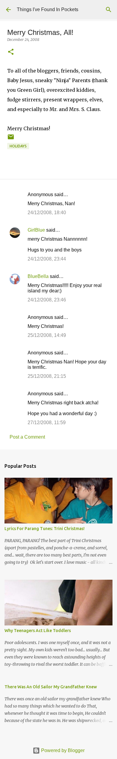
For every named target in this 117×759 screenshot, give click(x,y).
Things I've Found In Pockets (47, 9)
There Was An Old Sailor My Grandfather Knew (50, 686)
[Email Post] (10, 139)
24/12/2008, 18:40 (47, 212)
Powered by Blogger (62, 750)
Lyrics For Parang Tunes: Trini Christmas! (44, 528)
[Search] (108, 9)
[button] (10, 52)
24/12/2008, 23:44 (47, 258)
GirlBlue (36, 230)
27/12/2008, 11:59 (47, 422)
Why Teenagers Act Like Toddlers (37, 630)
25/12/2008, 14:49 (47, 335)
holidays (18, 146)
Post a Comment (27, 437)
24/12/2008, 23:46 (47, 299)
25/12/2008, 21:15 (47, 376)
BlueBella (38, 276)
